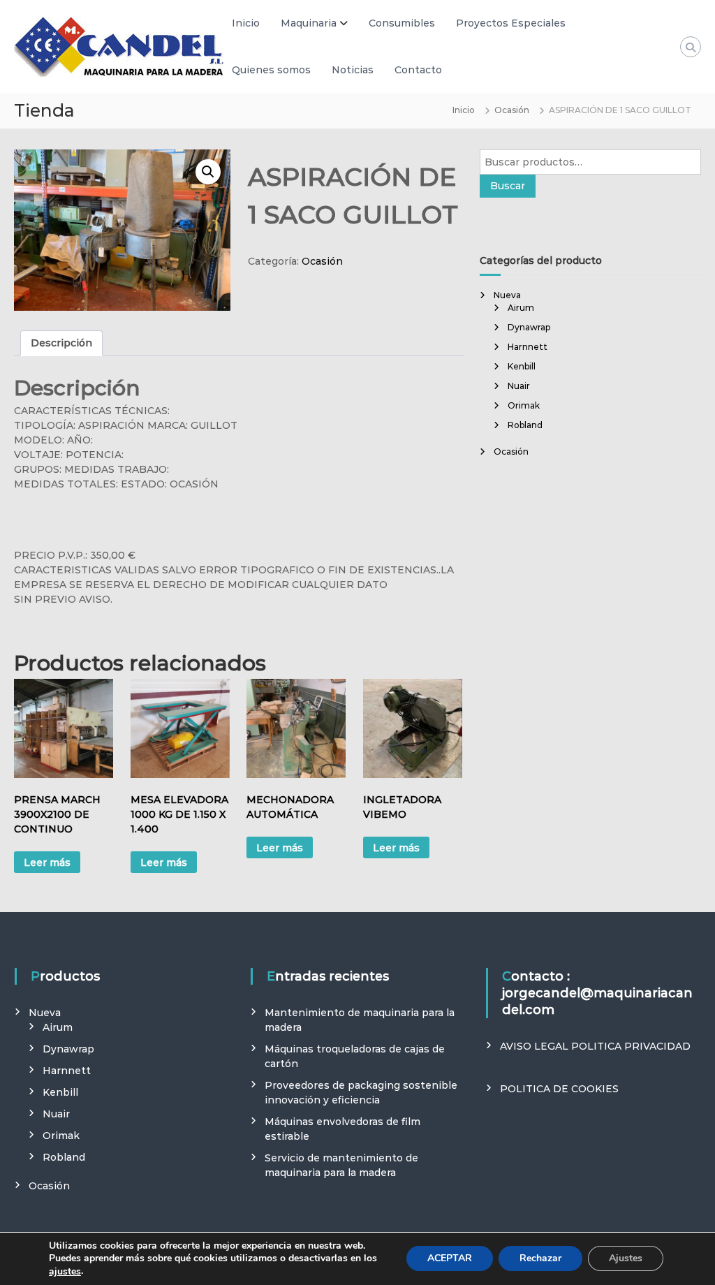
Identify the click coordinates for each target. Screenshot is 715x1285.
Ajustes (625, 1258)
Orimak (524, 405)
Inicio (246, 23)
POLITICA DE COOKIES (559, 1088)
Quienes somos (271, 70)
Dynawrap (529, 327)
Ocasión (511, 110)
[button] (208, 171)
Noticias (353, 70)
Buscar (507, 185)
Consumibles (402, 23)
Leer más (47, 862)
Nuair (519, 386)
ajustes (65, 1271)
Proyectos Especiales (511, 23)
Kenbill (522, 366)
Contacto (418, 70)
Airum (521, 307)
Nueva (507, 295)
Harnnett (527, 347)
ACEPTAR (449, 1258)
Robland (525, 425)
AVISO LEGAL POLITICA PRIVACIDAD (595, 1046)
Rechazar (540, 1258)
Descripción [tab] (61, 343)
